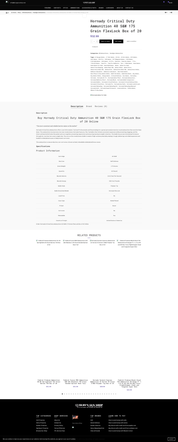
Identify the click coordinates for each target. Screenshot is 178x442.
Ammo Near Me (109, 67)
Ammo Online (119, 67)
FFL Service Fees (59, 431)
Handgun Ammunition (39, 12)
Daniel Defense (95, 423)
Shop (19, 12)
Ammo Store (127, 67)
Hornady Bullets (95, 82)
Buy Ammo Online (96, 76)
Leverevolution (121, 88)
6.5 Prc (111, 61)
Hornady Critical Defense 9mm (128, 82)
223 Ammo (133, 57)
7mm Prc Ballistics (113, 63)
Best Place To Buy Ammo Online (100, 74)
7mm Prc (103, 63)
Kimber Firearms (41, 425)
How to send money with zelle (117, 420)
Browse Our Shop (41, 431)
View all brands (95, 431)
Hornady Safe (95, 88)
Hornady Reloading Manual (127, 86)
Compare (95, 47)
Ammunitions (75, 8)
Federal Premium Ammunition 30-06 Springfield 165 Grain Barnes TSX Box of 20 (48, 381)
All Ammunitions (27, 12)
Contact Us (129, 8)
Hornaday (133, 76)
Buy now (118, 41)
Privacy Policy (58, 425)
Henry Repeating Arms (97, 428)
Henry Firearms (41, 423)
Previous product (166, 12)
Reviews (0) (101, 106)
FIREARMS (47, 8)
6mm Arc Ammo (126, 61)
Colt (91, 420)
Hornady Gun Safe (119, 84)
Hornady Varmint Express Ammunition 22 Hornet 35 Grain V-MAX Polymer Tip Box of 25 (102, 381)
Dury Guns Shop (77, 423)
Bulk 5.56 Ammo (115, 74)
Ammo (117, 65)
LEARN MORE (110, 8)
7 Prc (134, 61)
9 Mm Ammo (128, 63)
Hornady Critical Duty (97, 84)
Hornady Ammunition (128, 78)
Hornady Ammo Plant (114, 78)
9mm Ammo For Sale (97, 65)
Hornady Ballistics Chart (98, 80)
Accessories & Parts (89, 8)
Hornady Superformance (108, 88)
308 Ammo (108, 59)
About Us (120, 8)
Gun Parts (57, 8)
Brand (89, 106)
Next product (170, 12)
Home (14, 12)
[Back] (7, 12)
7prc (122, 63)
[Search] (158, 2)
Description (77, 106)
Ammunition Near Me (119, 69)
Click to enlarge (84, 15)
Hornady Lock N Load (133, 84)
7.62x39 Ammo (95, 63)
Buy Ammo (136, 74)
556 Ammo (104, 61)
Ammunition (108, 69)
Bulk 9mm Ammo (126, 74)
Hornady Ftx (109, 84)
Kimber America (95, 425)
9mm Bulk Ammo (109, 65)
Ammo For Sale (124, 65)
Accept (171, 439)
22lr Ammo (94, 59)
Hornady (93, 78)
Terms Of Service (59, 428)
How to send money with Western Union (120, 431)
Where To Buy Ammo (97, 90)
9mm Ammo (136, 63)
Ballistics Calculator (110, 71)
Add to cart (105, 41)
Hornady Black (111, 80)
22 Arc (118, 57)
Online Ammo (131, 88)
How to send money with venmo (117, 423)
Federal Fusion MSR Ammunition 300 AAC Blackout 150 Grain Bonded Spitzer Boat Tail (75, 381)
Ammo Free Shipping (97, 67)
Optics (65, 8)
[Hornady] (98, 95)
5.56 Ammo (129, 59)
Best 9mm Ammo (123, 71)
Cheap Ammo (106, 76)
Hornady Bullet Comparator (125, 80)
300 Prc (100, 59)
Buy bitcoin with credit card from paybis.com (122, 425)
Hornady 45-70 (102, 78)
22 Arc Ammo (125, 57)
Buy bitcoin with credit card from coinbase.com (122, 428)
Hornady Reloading (96, 86)
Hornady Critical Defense (109, 82)
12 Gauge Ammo (100, 57)
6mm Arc (117, 61)
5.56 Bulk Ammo (95, 61)
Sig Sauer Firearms (42, 428)
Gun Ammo (126, 76)
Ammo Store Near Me (97, 69)
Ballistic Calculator (96, 71)
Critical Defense (116, 76)
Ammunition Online (133, 69)
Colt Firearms (40, 420)
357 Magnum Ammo (118, 59)
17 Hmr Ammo (110, 57)
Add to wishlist (131, 41)
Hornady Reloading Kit (110, 86)
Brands (101, 8)
